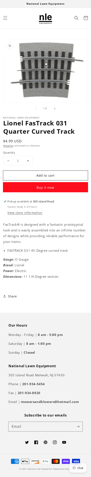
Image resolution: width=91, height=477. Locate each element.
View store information (24, 213)
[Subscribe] (78, 426)
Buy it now (45, 187)
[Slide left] (36, 108)
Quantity (9, 152)
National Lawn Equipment (40, 469)
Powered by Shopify (62, 469)
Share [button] (12, 296)
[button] (5, 18)
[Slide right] (54, 108)
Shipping (8, 145)
